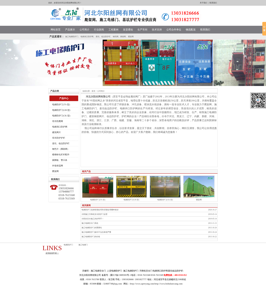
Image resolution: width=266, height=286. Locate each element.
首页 (93, 91)
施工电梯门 (83, 245)
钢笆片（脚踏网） (60, 149)
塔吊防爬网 (57, 121)
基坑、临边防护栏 (103, 36)
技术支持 (157, 29)
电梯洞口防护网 (87, 36)
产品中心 (64, 98)
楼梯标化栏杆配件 (60, 154)
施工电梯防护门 (71, 36)
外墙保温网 (57, 166)
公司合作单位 (173, 29)
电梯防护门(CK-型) (61, 116)
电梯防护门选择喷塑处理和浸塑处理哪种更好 (100, 210)
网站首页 (55, 29)
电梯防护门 (68, 245)
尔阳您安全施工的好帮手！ (93, 219)
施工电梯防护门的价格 (91, 237)
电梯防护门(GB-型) (61, 110)
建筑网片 (56, 132)
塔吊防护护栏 (58, 138)
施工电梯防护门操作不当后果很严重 (96, 232)
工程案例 (113, 29)
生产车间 (142, 29)
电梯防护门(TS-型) (61, 104)
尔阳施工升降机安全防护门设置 (94, 214)
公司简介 (84, 29)
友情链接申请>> (52, 253)
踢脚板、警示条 (59, 160)
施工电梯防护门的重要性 (92, 228)
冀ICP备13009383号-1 (120, 275)
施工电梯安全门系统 (90, 223)
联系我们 (213, 3)
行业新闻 (99, 29)
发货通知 (128, 29)
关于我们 (203, 3)
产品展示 (70, 29)
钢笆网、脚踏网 (119, 36)
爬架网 (131, 36)
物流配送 (191, 29)
